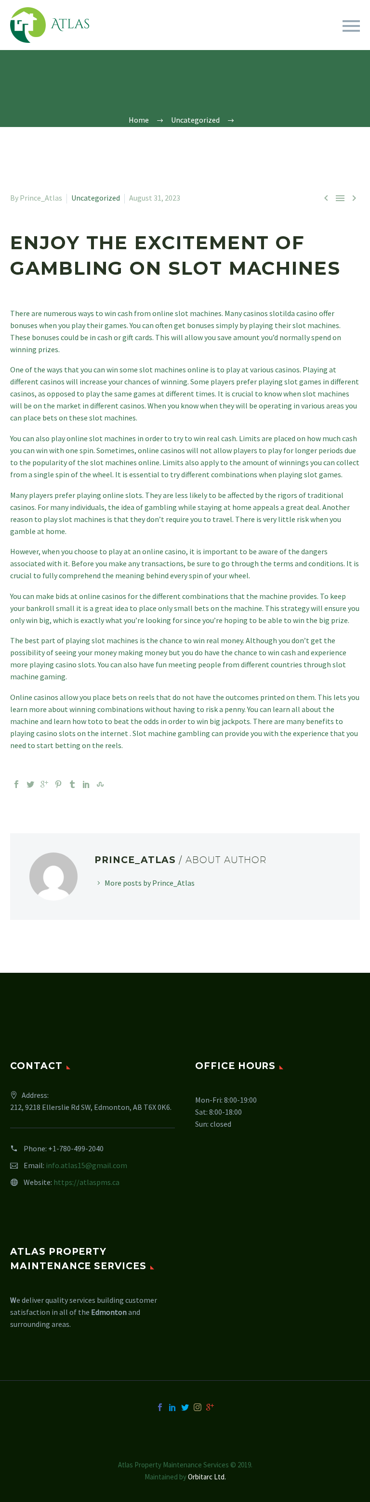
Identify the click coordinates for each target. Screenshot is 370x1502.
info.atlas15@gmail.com (86, 1165)
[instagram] (197, 1407)
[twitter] (185, 1407)
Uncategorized (95, 198)
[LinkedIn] (86, 784)
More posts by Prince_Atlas (150, 883)
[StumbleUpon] (100, 784)
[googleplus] (210, 1407)
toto (95, 721)
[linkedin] (172, 1407)
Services (145, 39)
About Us (200, 39)
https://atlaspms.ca (86, 1182)
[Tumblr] (72, 784)
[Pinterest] (58, 784)
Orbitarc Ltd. (207, 1476)
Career (251, 39)
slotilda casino (293, 313)
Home (99, 39)
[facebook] (160, 1407)
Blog (293, 39)
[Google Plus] (44, 784)
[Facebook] (16, 784)
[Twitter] (30, 784)
